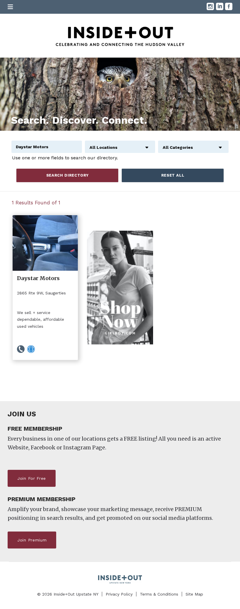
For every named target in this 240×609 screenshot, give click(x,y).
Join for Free (31, 478)
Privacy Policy (119, 594)
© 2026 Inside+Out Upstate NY (67, 594)
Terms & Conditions (159, 594)
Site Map (194, 594)
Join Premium (32, 540)
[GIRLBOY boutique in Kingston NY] (120, 287)
